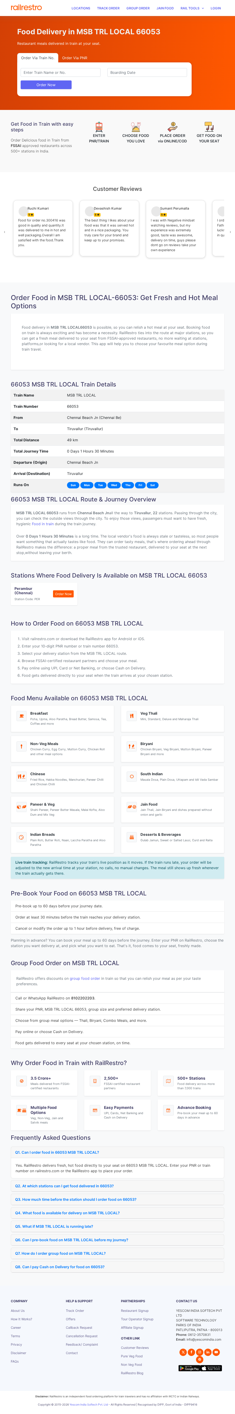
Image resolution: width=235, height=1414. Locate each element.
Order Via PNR (74, 58)
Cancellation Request (82, 1336)
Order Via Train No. (37, 58)
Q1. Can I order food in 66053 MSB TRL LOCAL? (57, 1152)
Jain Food (165, 8)
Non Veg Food (131, 1364)
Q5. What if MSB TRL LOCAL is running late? (54, 1226)
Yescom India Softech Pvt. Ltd (89, 1404)
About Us (18, 1311)
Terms (15, 1336)
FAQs (15, 1361)
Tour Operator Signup (137, 1319)
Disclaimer (18, 1353)
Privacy (16, 1344)
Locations (81, 8)
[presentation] (4, 231)
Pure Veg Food (132, 1356)
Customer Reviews (135, 1348)
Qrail (132, 1409)
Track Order (108, 8)
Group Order (138, 8)
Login (216, 8)
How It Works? (21, 1319)
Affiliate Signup (132, 1327)
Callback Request (79, 1327)
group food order (85, 978)
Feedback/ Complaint (82, 1344)
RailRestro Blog (132, 1373)
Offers (70, 1319)
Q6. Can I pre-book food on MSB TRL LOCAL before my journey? (71, 1240)
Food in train (43, 524)
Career (16, 1327)
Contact (72, 1353)
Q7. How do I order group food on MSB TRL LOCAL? (60, 1253)
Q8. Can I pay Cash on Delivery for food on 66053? (60, 1267)
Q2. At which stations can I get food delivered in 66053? (64, 1186)
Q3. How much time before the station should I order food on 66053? (76, 1199)
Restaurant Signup (135, 1311)
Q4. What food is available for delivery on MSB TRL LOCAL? (67, 1213)
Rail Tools (190, 8)
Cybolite (121, 1409)
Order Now (46, 85)
